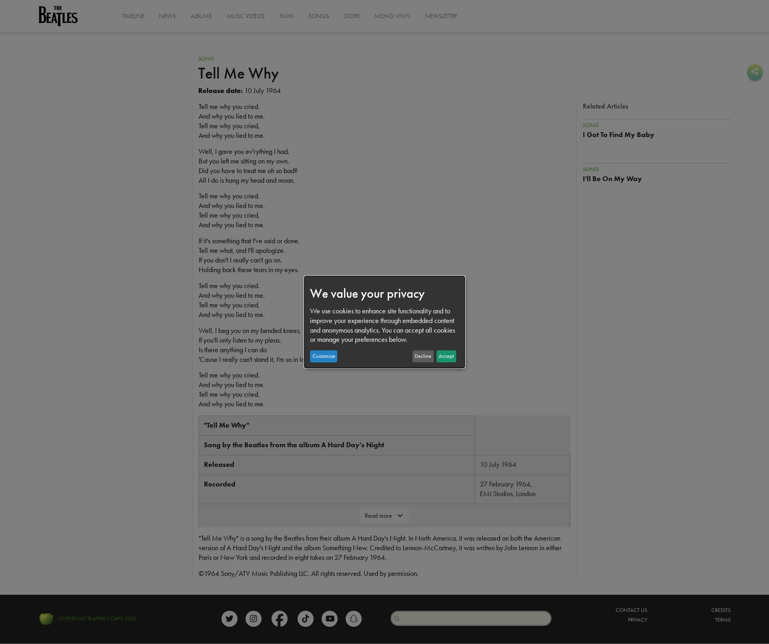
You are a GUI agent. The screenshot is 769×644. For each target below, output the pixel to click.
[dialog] (384, 322)
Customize (323, 356)
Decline (423, 356)
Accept (446, 356)
